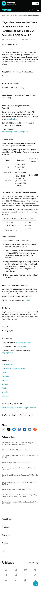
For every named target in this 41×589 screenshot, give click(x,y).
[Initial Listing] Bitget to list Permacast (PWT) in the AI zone (20, 476)
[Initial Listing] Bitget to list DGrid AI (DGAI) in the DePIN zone (19, 483)
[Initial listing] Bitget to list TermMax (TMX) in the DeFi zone (19, 469)
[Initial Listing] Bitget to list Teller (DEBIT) (16, 462)
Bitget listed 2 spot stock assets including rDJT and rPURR (20, 456)
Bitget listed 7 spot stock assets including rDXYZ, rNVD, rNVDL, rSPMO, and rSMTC (19, 443)
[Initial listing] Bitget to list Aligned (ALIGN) (17, 489)
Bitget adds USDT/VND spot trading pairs (16, 450)
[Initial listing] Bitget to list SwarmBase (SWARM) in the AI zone (20, 503)
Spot (25, 15)
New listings (19, 15)
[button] (20, 519)
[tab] (20, 519)
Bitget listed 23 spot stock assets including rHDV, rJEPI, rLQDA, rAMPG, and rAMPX (19, 495)
